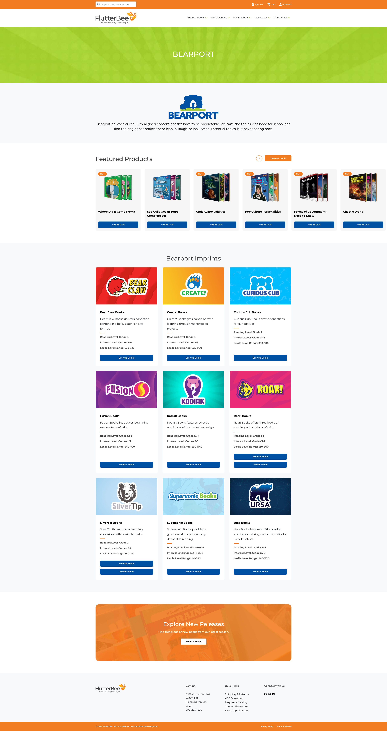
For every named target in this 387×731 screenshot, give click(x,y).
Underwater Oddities (211, 211)
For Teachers (241, 17)
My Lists (259, 4)
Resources (261, 17)
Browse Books (196, 17)
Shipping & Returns (237, 694)
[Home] (116, 17)
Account (286, 4)
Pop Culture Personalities (263, 211)
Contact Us (280, 17)
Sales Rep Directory (237, 710)
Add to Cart (118, 224)
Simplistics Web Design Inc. (145, 726)
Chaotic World (353, 211)
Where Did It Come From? (116, 211)
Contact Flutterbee (236, 706)
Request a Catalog (236, 702)
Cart (273, 4)
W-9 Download (234, 698)
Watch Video (260, 464)
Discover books (278, 158)
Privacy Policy (267, 726)
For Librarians (219, 17)
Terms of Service (283, 726)
